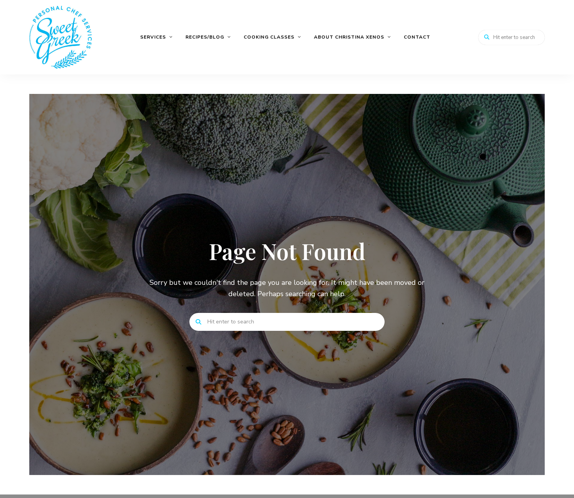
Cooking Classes (269, 37)
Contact (417, 37)
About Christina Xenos (349, 37)
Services (153, 37)
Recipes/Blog (204, 37)
